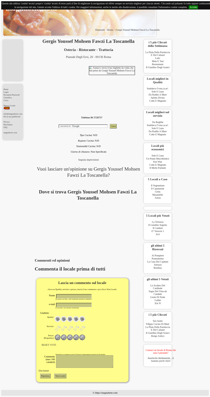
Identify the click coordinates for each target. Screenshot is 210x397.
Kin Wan (157, 161)
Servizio (50, 326)
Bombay (158, 268)
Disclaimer (8, 124)
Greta (157, 191)
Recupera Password (12, 95)
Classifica (8, 97)
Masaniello (157, 194)
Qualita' (50, 317)
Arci (158, 234)
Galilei (158, 300)
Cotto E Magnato (157, 100)
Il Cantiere (158, 228)
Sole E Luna (158, 91)
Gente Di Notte (157, 297)
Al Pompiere (158, 255)
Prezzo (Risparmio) (49, 336)
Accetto (193, 7)
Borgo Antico (157, 336)
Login (6, 92)
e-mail (52, 304)
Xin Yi (158, 303)
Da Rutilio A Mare (158, 94)
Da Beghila (157, 122)
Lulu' (157, 58)
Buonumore (157, 64)
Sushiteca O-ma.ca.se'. (158, 88)
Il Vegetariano (157, 185)
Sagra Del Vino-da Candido (158, 292)
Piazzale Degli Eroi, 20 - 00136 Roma (88, 56)
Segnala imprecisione (88, 159)
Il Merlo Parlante (158, 168)
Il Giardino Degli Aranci (158, 67)
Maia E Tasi (158, 61)
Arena (158, 198)
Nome (52, 295)
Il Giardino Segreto (157, 225)
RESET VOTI (49, 345)
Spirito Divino (158, 97)
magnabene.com (10, 132)
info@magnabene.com (13, 114)
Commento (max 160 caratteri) (49, 359)
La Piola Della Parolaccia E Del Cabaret (157, 53)
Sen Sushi (157, 321)
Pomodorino (158, 258)
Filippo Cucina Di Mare (157, 324)
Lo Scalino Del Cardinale (157, 287)
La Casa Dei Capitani (157, 261)
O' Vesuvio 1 (157, 231)
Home (6, 89)
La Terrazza (157, 222)
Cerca (6, 100)
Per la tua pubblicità (12, 116)
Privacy (7, 122)
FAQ (5, 127)
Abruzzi (158, 264)
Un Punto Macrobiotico (157, 158)
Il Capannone (157, 188)
